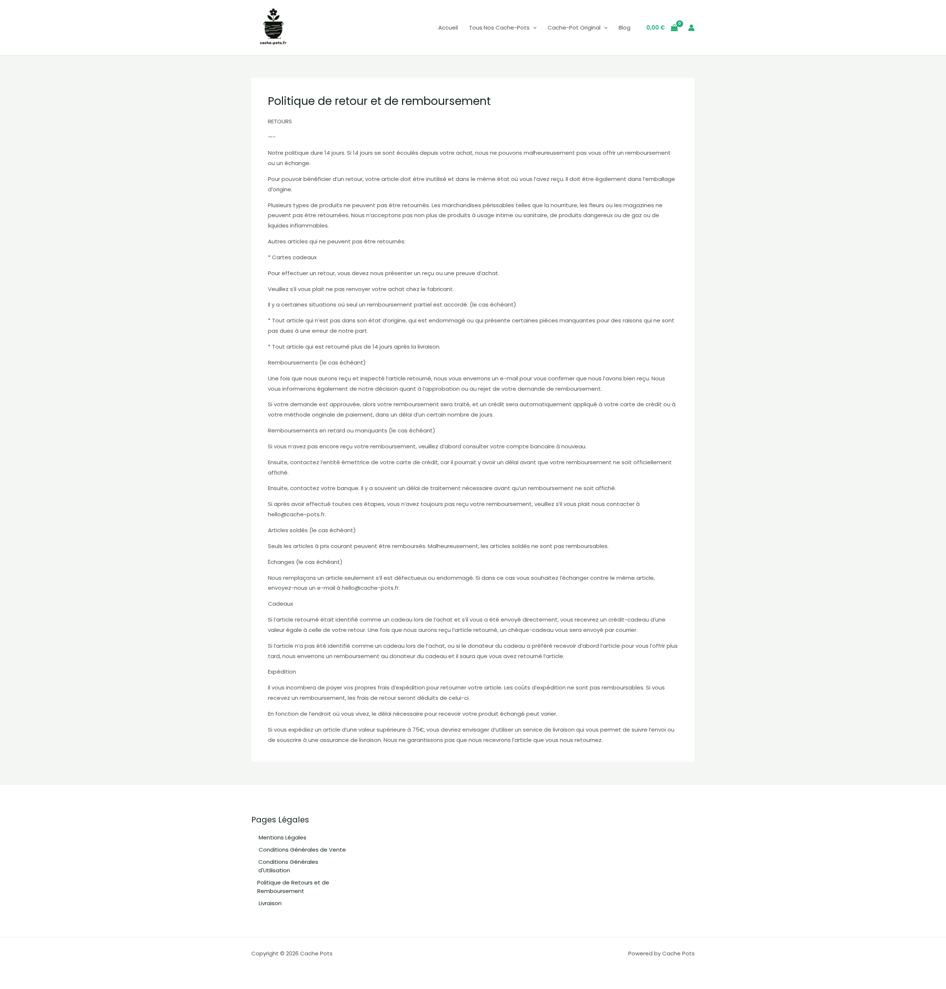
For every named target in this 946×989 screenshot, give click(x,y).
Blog (624, 27)
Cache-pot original (574, 27)
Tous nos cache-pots (499, 27)
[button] (533, 27)
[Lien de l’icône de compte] (691, 27)
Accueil (448, 27)
